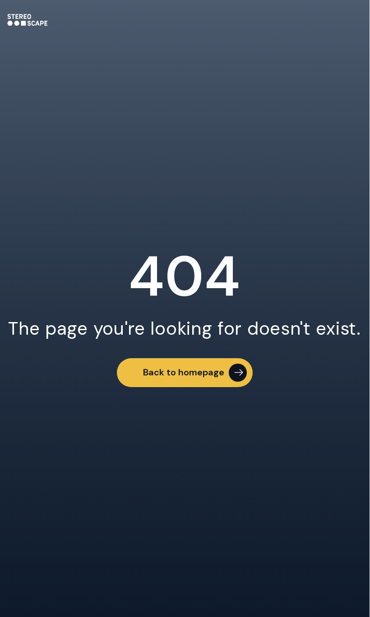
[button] (185, 372)
